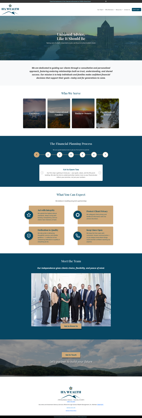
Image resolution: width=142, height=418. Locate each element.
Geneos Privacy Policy (71, 410)
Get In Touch (71, 355)
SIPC (102, 404)
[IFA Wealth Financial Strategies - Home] (10, 9)
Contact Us (127, 10)
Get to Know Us (71, 326)
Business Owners (83, 113)
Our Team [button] (100, 10)
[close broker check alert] (105, 1)
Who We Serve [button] (109, 10)
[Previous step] (42, 172)
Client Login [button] (136, 9)
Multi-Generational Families (58, 113)
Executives (34, 113)
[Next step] (100, 172)
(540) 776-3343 (71, 401)
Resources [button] (119, 10)
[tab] (36, 154)
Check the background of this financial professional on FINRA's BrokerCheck (70, 1)
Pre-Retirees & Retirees (107, 113)
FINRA (99, 404)
